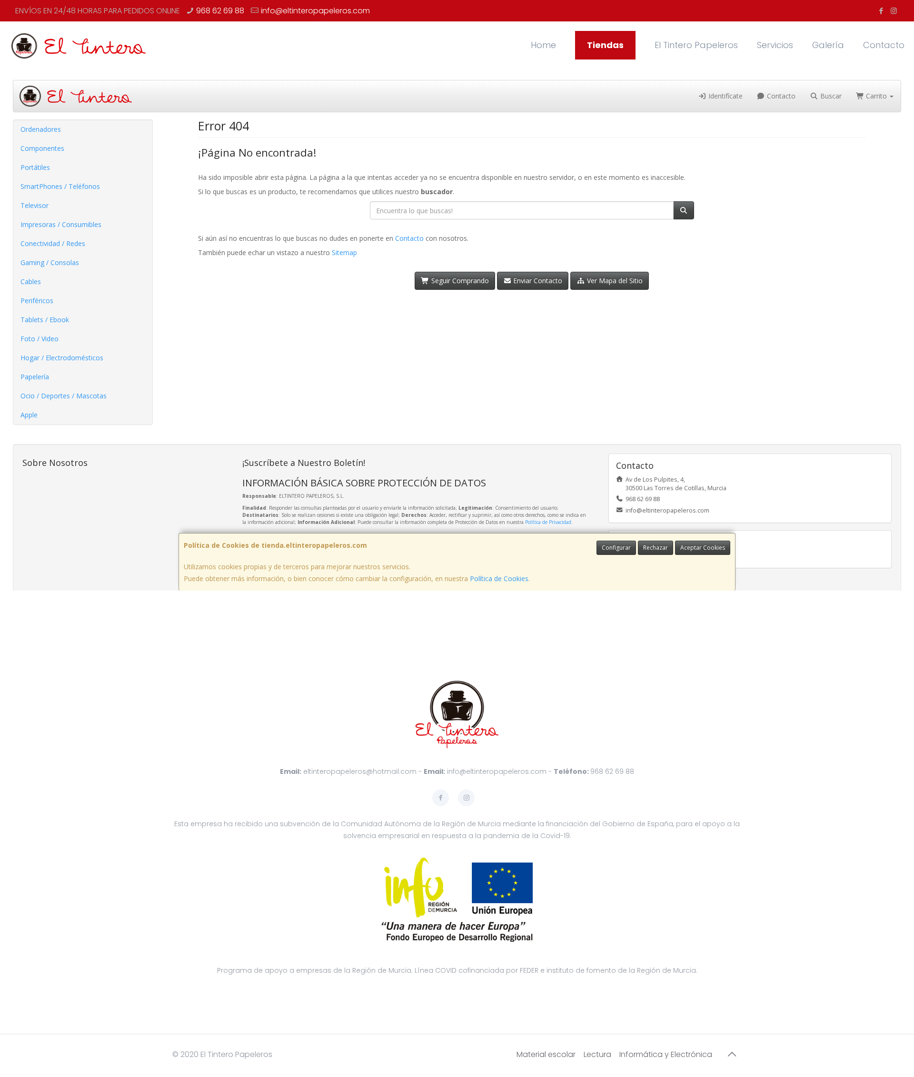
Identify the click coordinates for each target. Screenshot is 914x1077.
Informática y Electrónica (665, 1054)
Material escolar (546, 1054)
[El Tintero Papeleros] (79, 45)
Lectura (597, 1054)
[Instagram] (894, 11)
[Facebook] (881, 11)
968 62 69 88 (220, 10)
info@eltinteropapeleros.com (315, 10)
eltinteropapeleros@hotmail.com (360, 771)
